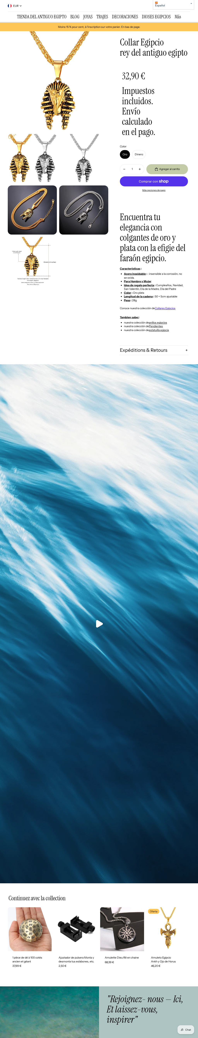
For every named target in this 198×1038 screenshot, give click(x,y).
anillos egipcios (158, 322)
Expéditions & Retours (143, 350)
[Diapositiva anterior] (11, 929)
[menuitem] (42, 17)
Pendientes (156, 326)
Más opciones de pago (154, 190)
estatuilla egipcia (159, 330)
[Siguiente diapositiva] (49, 929)
